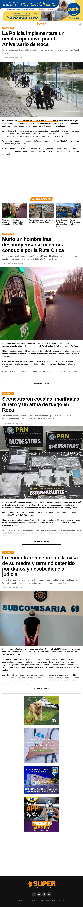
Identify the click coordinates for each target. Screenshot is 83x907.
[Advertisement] (41, 179)
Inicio (20, 901)
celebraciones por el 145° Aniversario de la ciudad (38, 121)
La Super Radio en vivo (34, 901)
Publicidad (50, 901)
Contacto (61, 901)
